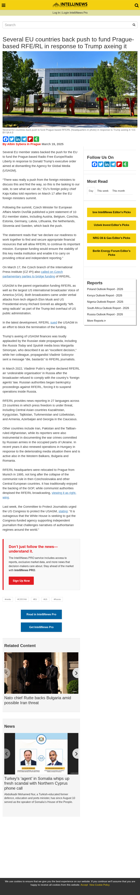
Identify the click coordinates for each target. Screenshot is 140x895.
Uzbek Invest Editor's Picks (111, 225)
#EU (35, 599)
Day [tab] (91, 190)
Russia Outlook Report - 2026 (105, 314)
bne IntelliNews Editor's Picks (112, 212)
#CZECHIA (22, 599)
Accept (84, 884)
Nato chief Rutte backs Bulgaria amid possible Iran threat (37, 700)
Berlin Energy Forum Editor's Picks (111, 253)
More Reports (95, 320)
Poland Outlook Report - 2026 (105, 289)
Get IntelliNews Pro (41, 627)
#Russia (57, 599)
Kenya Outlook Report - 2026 (104, 295)
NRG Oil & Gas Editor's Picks (111, 238)
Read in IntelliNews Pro (41, 614)
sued (53, 322)
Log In (56, 12)
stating (63, 511)
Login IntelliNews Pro (75, 12)
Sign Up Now (21, 581)
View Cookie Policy (99, 884)
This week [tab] (103, 190)
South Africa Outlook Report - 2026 (108, 308)
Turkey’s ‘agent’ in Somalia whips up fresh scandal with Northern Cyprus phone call (36, 783)
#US (45, 599)
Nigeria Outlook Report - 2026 (105, 301)
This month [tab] (118, 190)
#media (8, 599)
